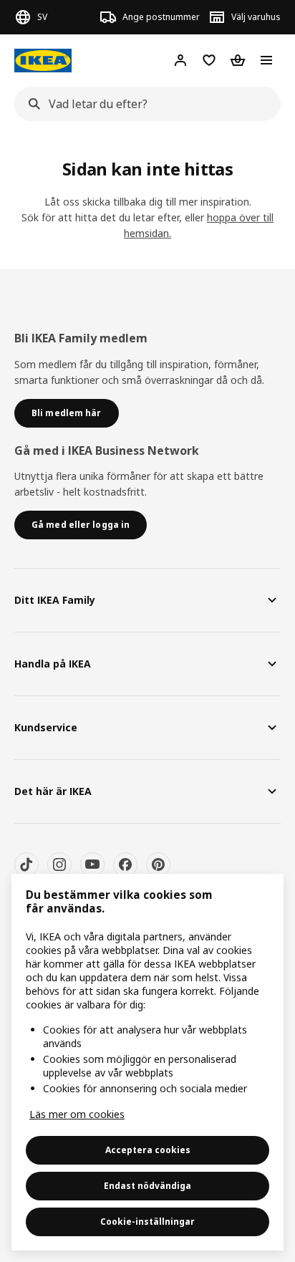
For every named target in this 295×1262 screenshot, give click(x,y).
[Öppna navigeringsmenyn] (266, 60)
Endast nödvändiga (147, 1186)
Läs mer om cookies (77, 1114)
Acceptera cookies (147, 1150)
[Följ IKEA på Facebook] (125, 864)
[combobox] (143, 104)
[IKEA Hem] (43, 60)
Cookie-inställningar (147, 1221)
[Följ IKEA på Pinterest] (158, 864)
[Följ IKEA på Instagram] (59, 864)
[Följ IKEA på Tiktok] (26, 864)
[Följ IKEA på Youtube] (92, 864)
